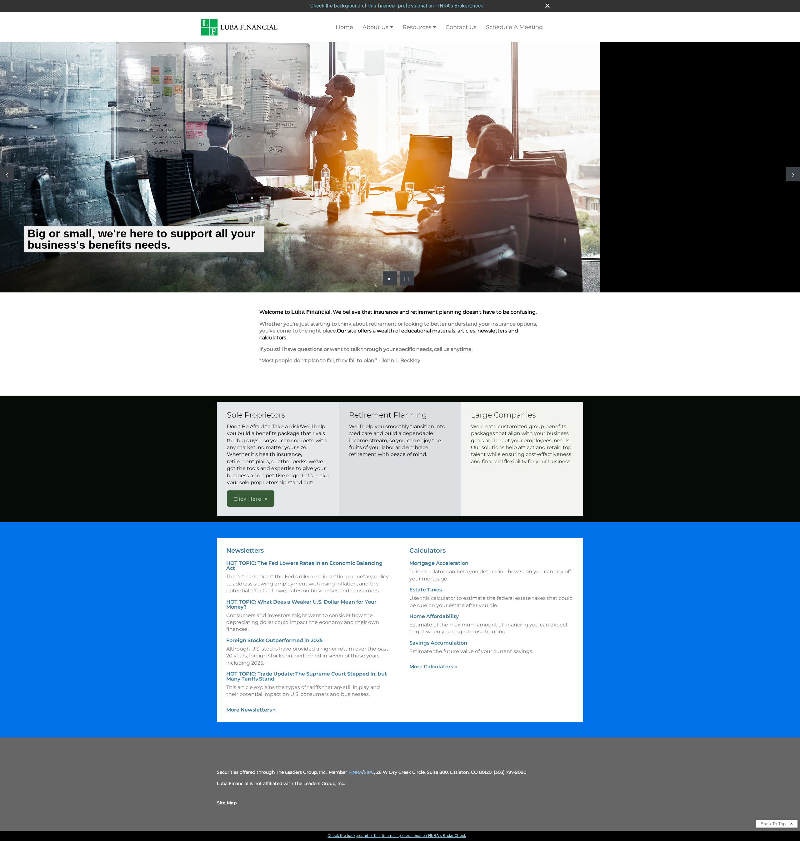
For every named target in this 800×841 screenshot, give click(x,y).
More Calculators (433, 667)
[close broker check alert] (547, 5)
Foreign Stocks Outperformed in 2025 (274, 640)
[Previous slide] (7, 174)
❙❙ (407, 278)
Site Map (227, 803)
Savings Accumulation (438, 643)
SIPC (369, 772)
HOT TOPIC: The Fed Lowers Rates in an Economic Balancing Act (304, 565)
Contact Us (461, 27)
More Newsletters (251, 710)
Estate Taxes (425, 590)
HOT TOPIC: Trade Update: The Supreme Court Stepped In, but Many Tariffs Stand (306, 676)
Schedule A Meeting (514, 27)
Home (344, 27)
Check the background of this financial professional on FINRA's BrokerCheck (396, 6)
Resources (417, 27)
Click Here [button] (247, 499)
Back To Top (774, 823)
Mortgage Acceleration (438, 563)
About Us (375, 27)
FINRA (355, 772)
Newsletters (245, 550)
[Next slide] (793, 174)
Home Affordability (434, 616)
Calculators (427, 550)
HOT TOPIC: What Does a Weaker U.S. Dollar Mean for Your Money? (301, 604)
